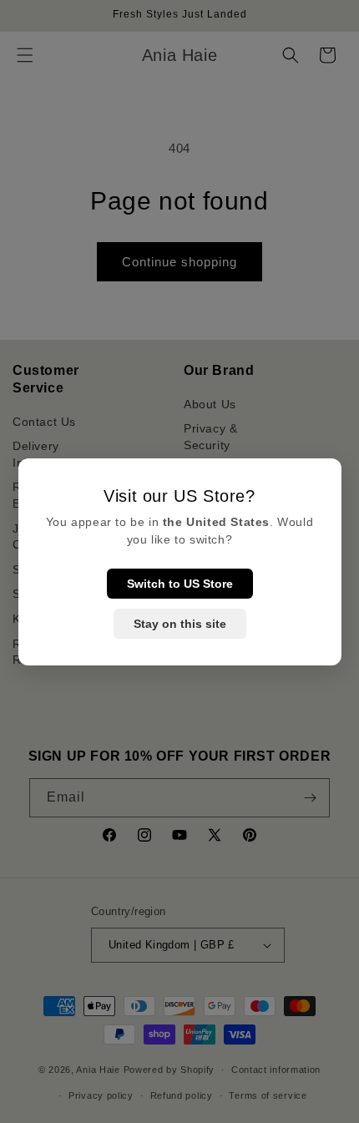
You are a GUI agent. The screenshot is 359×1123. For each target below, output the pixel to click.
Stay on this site (180, 623)
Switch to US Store (180, 583)
